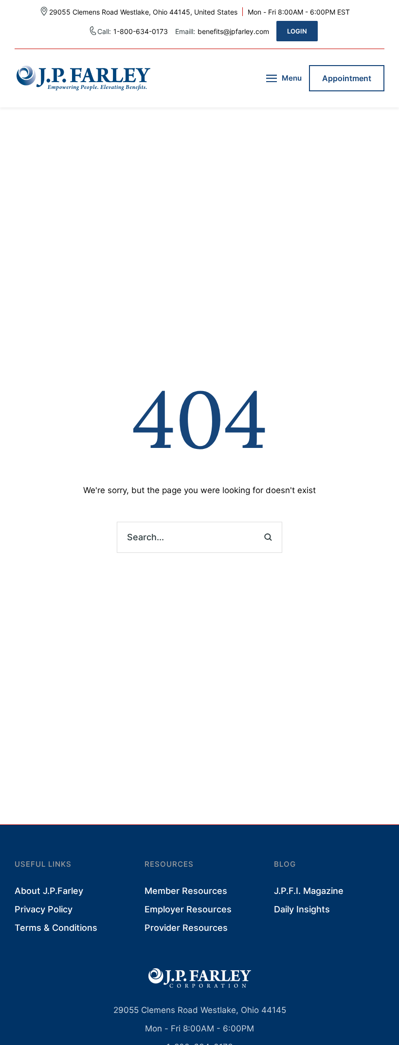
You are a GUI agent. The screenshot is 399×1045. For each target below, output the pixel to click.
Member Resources (186, 891)
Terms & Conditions (56, 928)
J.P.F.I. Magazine (309, 891)
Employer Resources (188, 909)
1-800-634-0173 (140, 31)
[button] (297, 31)
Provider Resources (186, 928)
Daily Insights (302, 909)
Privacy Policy (44, 909)
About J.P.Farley (49, 891)
